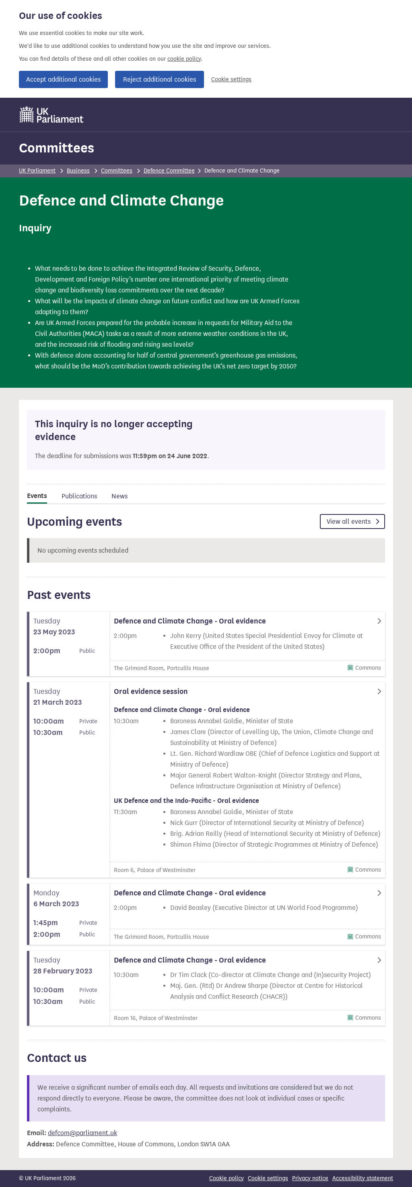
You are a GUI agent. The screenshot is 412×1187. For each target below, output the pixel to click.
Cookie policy (226, 1178)
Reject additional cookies (159, 79)
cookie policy (184, 59)
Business (78, 170)
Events (37, 496)
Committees (56, 148)
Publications (79, 496)
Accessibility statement (362, 1178)
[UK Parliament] (51, 114)
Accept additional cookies (63, 79)
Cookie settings (231, 79)
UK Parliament (37, 170)
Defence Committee (169, 170)
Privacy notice (310, 1178)
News (119, 496)
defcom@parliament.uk (82, 1133)
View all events (349, 521)
